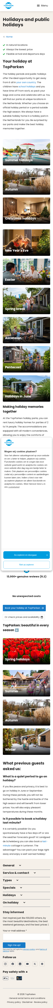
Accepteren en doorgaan (25, 555)
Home (9, 36)
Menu (44, 5)
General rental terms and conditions (27, 998)
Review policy (40, 1002)
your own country (26, 82)
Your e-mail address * (15, 930)
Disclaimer (27, 1002)
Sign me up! (14, 945)
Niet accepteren (26, 564)
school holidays (27, 86)
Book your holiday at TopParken (22, 608)
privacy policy (29, 949)
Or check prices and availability (22, 617)
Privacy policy (14, 1002)
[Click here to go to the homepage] (8, 5)
